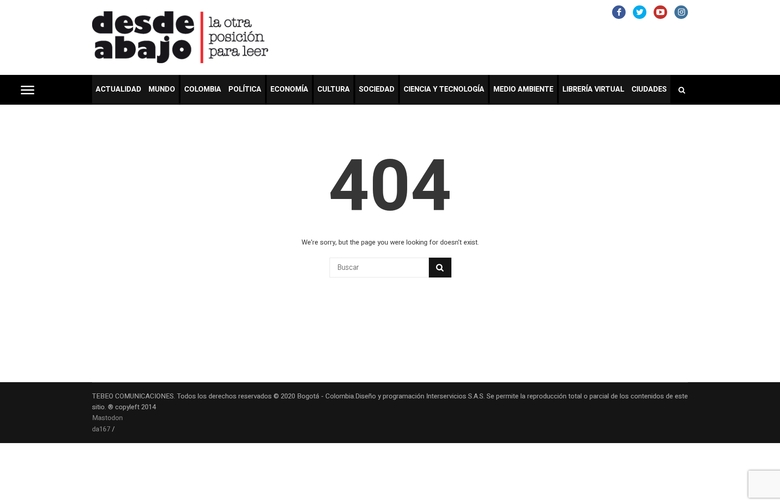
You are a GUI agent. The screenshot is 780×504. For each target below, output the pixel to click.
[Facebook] (619, 12)
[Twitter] (639, 12)
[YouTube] (660, 12)
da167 (101, 429)
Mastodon (107, 418)
